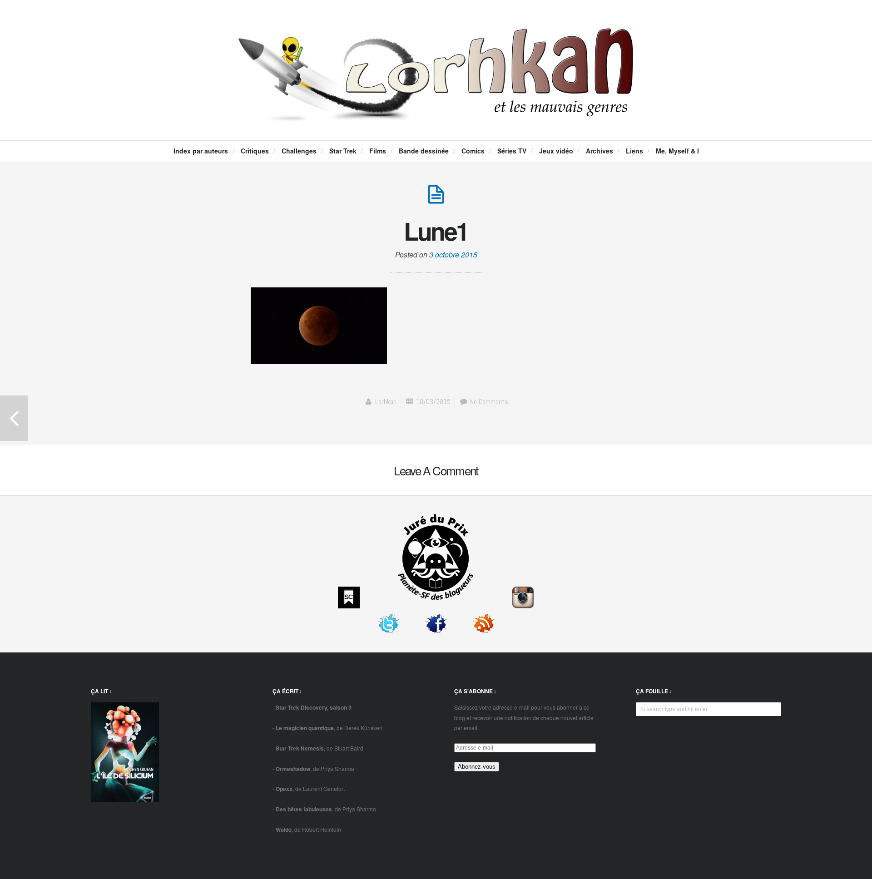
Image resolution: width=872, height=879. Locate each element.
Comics (473, 150)
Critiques (255, 150)
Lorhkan (385, 401)
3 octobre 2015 (453, 254)
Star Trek (343, 150)
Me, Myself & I (677, 150)
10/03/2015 (433, 401)
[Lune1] (436, 199)
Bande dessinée (424, 150)
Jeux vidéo (556, 150)
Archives (599, 150)
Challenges (299, 150)
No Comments (488, 401)
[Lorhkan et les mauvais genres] (436, 113)
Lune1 (436, 230)
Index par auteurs (200, 150)
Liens (634, 150)
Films (377, 150)
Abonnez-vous (476, 766)
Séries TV (511, 150)
